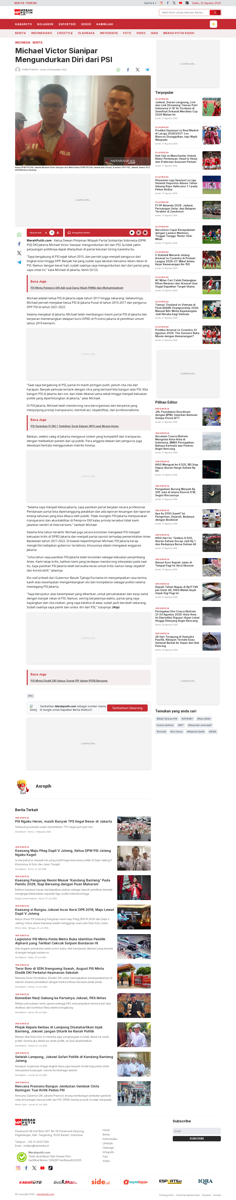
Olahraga (86, 33)
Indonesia (22, 42)
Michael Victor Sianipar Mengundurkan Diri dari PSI (63, 55)
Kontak (217, 1195)
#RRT (181, 725)
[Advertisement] (83, 200)
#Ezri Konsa (176, 731)
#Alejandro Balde (195, 731)
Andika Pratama (30, 69)
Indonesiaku (41, 33)
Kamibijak (104, 24)
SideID (86, 24)
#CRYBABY (187, 719)
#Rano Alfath (204, 719)
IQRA (154, 33)
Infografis (109, 33)
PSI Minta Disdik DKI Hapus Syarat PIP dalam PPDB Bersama (69, 680)
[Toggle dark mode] (213, 24)
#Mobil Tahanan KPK (167, 719)
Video (141, 33)
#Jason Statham (165, 725)
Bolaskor (45, 24)
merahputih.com (45, 1194)
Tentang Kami (166, 1195)
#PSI (30, 696)
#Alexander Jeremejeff (199, 725)
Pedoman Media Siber (188, 1195)
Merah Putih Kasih (178, 33)
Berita (20, 33)
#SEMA (212, 731)
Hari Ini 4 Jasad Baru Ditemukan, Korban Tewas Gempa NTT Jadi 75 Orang (139, 3)
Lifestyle (65, 33)
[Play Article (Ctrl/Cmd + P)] (132, 232)
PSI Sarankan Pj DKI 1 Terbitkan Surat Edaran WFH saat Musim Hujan (75, 426)
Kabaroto (23, 24)
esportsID (67, 24)
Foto (127, 33)
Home (106, 1130)
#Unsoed (161, 731)
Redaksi (206, 1195)
